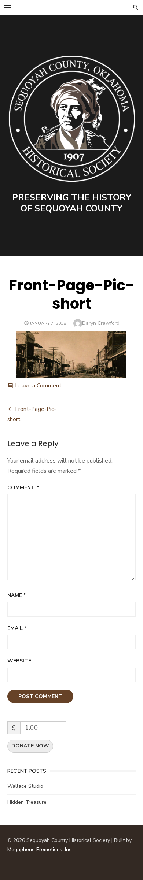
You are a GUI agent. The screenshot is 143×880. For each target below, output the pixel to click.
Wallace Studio (25, 786)
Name (16, 595)
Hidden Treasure (27, 802)
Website (19, 660)
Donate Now (30, 745)
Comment (23, 487)
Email (17, 628)
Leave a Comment (38, 386)
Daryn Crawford (101, 323)
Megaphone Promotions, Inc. (40, 849)
